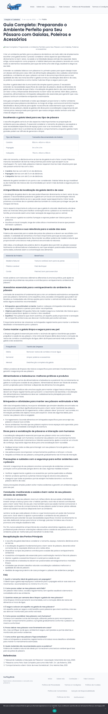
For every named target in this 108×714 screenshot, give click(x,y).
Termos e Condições (73, 685)
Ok (54, 711)
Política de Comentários (57, 691)
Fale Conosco (64, 7)
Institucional (79, 697)
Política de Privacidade (81, 7)
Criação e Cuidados (12, 19)
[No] (105, 709)
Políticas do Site (63, 697)
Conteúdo (51, 7)
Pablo (44, 19)
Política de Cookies (93, 685)
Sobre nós (41, 7)
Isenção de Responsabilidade (83, 691)
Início (32, 7)
